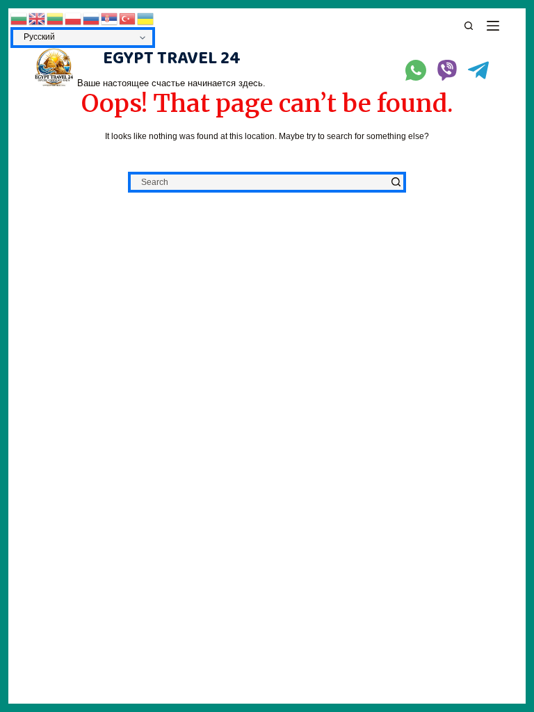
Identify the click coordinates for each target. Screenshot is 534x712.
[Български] (19, 18)
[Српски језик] (110, 18)
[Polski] (74, 18)
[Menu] (493, 25)
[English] (38, 18)
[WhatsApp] (415, 70)
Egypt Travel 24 (172, 58)
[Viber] (447, 70)
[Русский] (92, 18)
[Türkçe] (128, 18)
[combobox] (259, 182)
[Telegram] (478, 70)
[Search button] (395, 182)
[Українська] (146, 18)
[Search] (468, 26)
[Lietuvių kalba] (56, 18)
